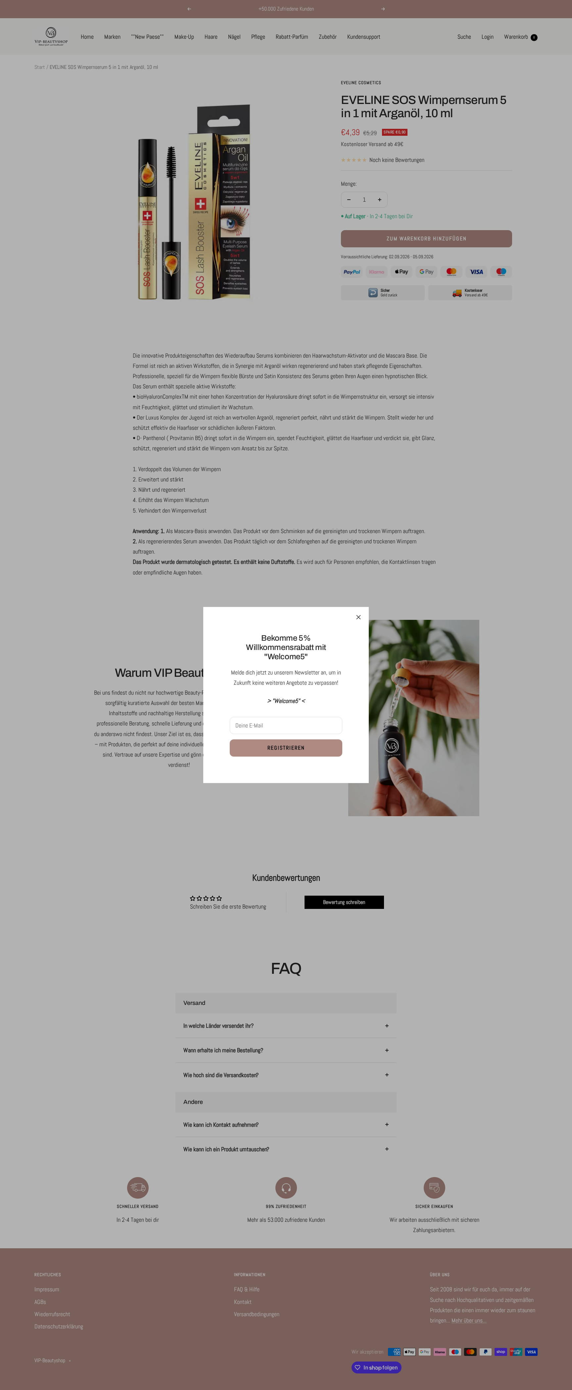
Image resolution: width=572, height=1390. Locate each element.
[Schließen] (358, 617)
